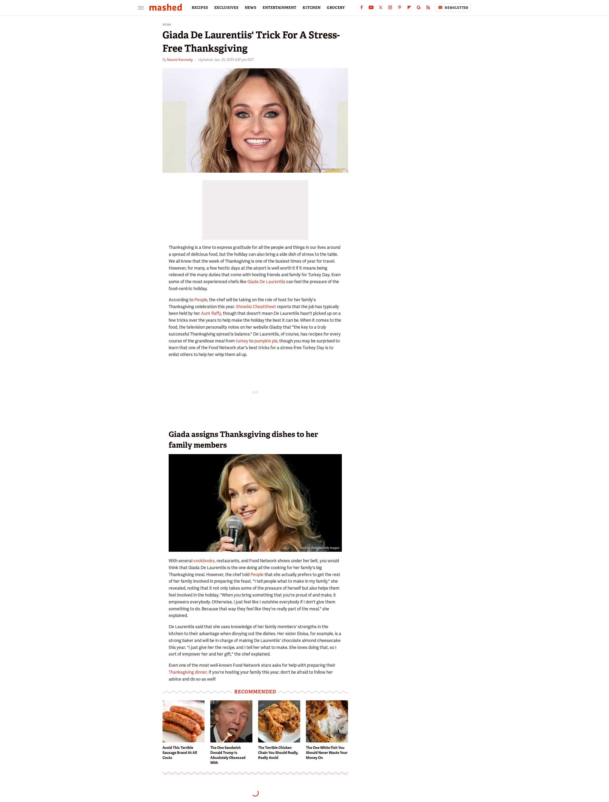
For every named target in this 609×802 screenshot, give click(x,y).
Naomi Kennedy (180, 59)
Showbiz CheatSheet (256, 306)
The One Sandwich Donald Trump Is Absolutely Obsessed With (228, 755)
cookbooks (204, 560)
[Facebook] (361, 8)
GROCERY (336, 7)
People (200, 299)
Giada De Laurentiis (266, 281)
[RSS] (428, 8)
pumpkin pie (265, 341)
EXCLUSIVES (226, 7)
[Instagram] (390, 8)
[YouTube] (371, 8)
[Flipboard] (409, 8)
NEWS (250, 7)
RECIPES (200, 7)
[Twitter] (380, 8)
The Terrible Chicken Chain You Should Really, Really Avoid (278, 752)
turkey (242, 341)
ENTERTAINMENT (279, 7)
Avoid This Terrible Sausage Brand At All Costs (179, 752)
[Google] (419, 8)
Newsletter (456, 8)
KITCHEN (312, 7)
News (166, 24)
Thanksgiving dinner (188, 672)
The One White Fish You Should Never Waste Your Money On (327, 752)
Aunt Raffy (211, 313)
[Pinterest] (400, 8)
